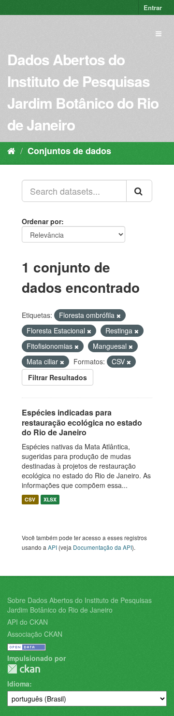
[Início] (11, 150)
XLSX (50, 499)
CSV (30, 499)
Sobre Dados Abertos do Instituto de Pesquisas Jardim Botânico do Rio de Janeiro (79, 605)
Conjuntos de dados (69, 150)
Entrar (153, 7)
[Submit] (139, 191)
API (52, 547)
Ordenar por (41, 221)
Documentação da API (102, 547)
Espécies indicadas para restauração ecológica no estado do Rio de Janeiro (82, 422)
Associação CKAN (34, 634)
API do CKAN (27, 622)
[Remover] (118, 315)
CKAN (23, 669)
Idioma (18, 683)
